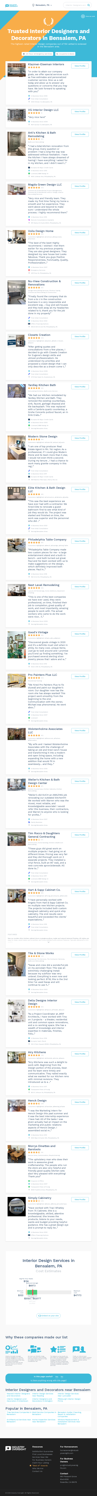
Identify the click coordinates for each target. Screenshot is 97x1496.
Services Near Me (40, 1457)
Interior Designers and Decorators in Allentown (17, 1400)
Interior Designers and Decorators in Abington (42, 1400)
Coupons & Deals (66, 54)
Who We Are (37, 1468)
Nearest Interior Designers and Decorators (18, 1394)
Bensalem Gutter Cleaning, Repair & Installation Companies (70, 1414)
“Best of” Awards (40, 1465)
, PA (44, 1408)
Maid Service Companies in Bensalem (44, 1413)
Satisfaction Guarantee (42, 1451)
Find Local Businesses (42, 1454)
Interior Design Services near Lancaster (68, 1394)
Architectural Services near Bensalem (19, 1420)
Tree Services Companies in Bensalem (19, 1413)
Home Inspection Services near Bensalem (43, 1420)
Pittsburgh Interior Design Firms (69, 1400)
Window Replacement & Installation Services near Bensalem (69, 1421)
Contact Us (37, 1471)
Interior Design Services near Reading (42, 1394)
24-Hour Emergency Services (39, 54)
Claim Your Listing (40, 1463)
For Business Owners (41, 1460)
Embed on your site (50, 1316)
